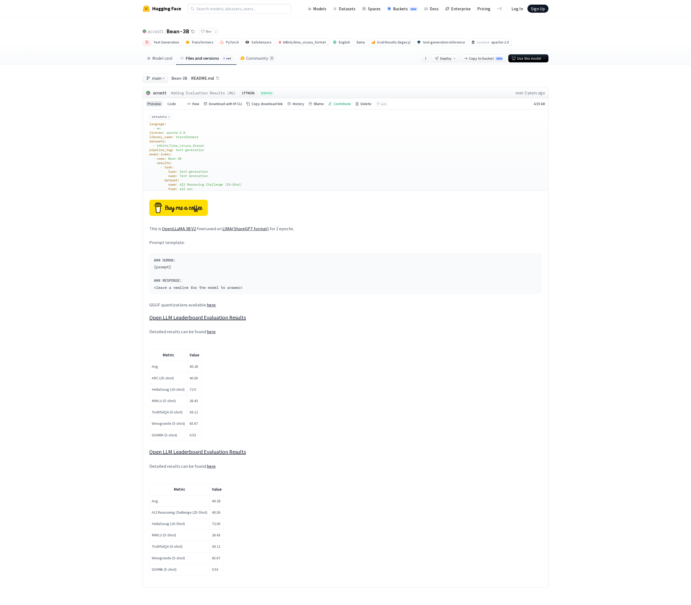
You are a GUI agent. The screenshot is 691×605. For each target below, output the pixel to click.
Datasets (347, 8)
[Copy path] (217, 78)
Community (259, 58)
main (156, 78)
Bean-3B (178, 31)
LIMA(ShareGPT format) (245, 229)
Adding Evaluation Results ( (200, 93)
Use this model (529, 58)
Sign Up (538, 8)
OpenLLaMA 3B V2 (179, 229)
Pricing (483, 8)
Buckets (404, 8)
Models (319, 8)
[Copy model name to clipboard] (193, 31)
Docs (434, 8)
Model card (162, 58)
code (171, 103)
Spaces (374, 8)
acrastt (155, 31)
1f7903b (248, 93)
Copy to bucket (485, 58)
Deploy (446, 58)
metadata (159, 117)
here (211, 305)
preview (154, 103)
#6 (231, 93)
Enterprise (461, 8)
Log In (517, 8)
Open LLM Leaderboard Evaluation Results (197, 317)
